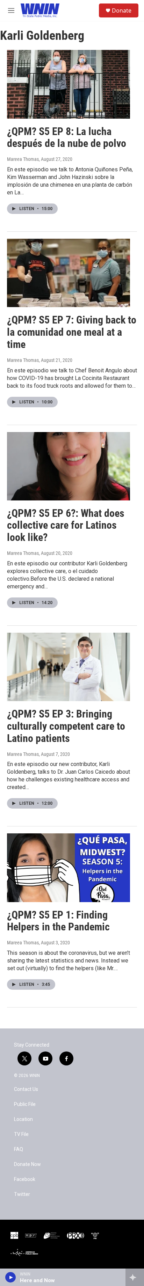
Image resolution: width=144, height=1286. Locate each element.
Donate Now (27, 1164)
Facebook (24, 1179)
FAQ (18, 1149)
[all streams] (134, 1277)
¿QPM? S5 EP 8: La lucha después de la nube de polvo (66, 137)
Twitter (22, 1194)
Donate (121, 10)
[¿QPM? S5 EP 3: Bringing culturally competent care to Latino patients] (68, 667)
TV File (21, 1134)
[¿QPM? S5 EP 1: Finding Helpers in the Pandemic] (68, 867)
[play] (10, 1277)
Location (23, 1119)
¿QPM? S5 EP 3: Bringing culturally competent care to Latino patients (66, 726)
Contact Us (26, 1089)
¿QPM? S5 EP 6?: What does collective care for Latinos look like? (65, 525)
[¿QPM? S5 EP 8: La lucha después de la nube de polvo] (68, 84)
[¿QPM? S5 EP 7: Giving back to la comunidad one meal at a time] (68, 273)
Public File (25, 1104)
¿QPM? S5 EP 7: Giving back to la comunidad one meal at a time (71, 332)
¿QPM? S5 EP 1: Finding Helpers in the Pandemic (58, 921)
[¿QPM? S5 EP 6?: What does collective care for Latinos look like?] (68, 466)
